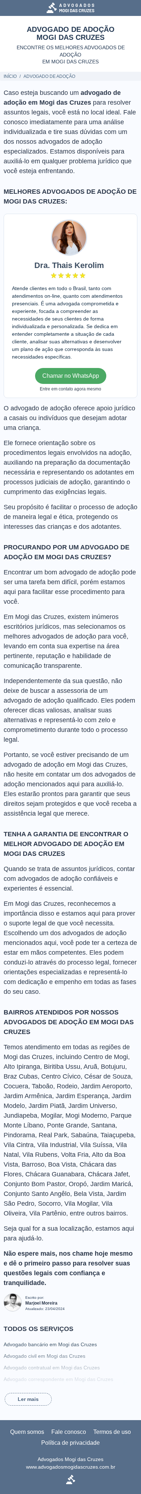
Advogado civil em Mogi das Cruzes (44, 1356)
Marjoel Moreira (41, 1303)
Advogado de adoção (49, 76)
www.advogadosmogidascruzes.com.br (70, 1467)
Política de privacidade (70, 1443)
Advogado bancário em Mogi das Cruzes (50, 1344)
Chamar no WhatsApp (70, 376)
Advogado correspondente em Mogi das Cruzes (58, 1379)
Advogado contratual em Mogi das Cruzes (52, 1367)
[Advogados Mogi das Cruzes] (70, 7)
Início (10, 76)
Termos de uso (112, 1432)
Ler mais (28, 1399)
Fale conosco (68, 1432)
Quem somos (27, 1432)
